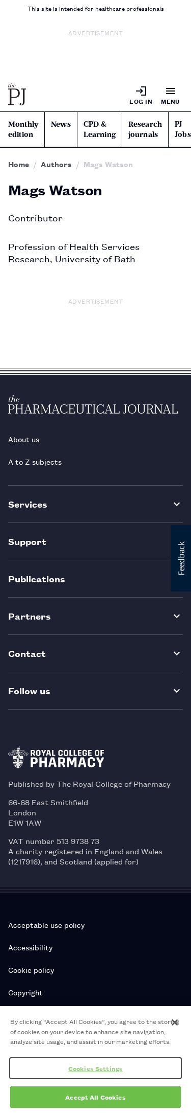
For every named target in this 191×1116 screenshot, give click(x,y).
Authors (56, 164)
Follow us (29, 690)
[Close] (174, 1022)
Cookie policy (31, 969)
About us (23, 439)
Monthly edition (23, 129)
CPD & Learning (100, 129)
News (61, 124)
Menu (170, 101)
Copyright (25, 992)
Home (18, 164)
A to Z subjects (35, 461)
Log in (140, 101)
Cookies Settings (95, 1068)
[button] (181, 558)
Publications (36, 578)
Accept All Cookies (95, 1097)
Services (27, 503)
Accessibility (30, 947)
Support (27, 541)
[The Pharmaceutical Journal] (17, 95)
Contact (27, 653)
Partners (29, 615)
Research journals (145, 129)
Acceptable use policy (46, 924)
